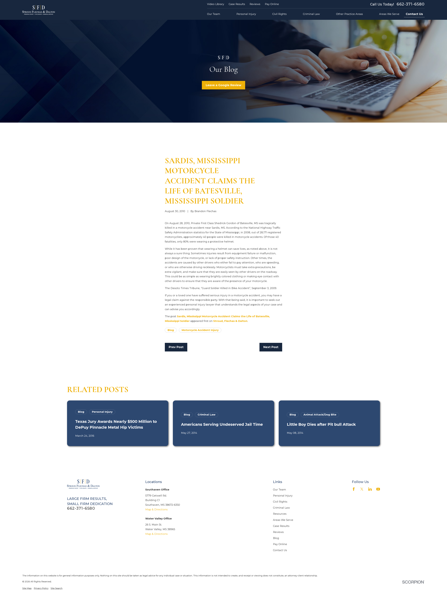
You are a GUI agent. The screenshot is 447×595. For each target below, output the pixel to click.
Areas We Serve (283, 520)
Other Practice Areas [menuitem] (349, 14)
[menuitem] (27, 588)
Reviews (255, 4)
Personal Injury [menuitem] (246, 14)
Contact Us (414, 14)
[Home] (38, 10)
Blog (171, 330)
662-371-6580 (411, 4)
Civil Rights (280, 501)
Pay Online (272, 4)
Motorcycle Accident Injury (200, 330)
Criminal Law (281, 507)
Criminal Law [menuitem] (311, 14)
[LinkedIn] (370, 489)
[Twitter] (362, 489)
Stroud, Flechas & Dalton (230, 321)
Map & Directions (156, 509)
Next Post (270, 347)
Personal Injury (283, 495)
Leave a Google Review (223, 85)
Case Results (237, 4)
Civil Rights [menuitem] (279, 14)
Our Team (279, 489)
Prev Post (176, 347)
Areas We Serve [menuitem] (389, 14)
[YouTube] (378, 489)
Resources (279, 513)
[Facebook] (354, 489)
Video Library (215, 4)
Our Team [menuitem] (213, 14)
